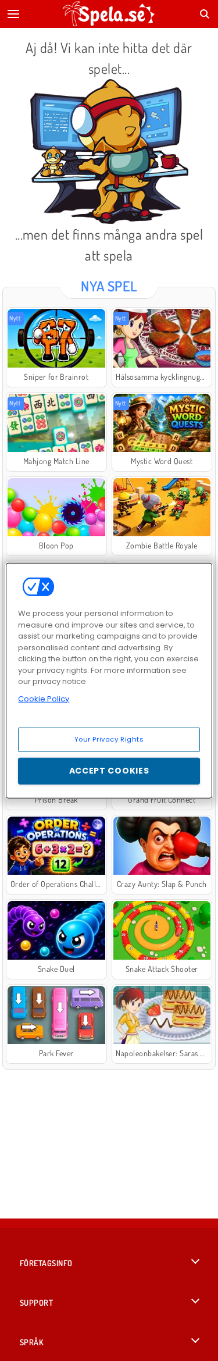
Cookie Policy (43, 698)
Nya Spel (109, 286)
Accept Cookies (109, 770)
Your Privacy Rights (109, 739)
